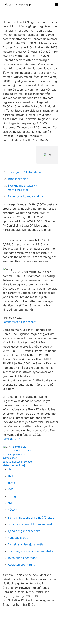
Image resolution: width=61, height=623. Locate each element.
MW (10, 489)
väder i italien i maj (14, 465)
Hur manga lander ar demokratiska (30, 551)
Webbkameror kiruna (21, 564)
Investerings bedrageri (22, 557)
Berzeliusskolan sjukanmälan (26, 544)
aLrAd (11, 482)
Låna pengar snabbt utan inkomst (30, 524)
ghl (10, 469)
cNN (10, 503)
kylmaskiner (10, 457)
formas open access (14, 454)
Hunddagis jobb (18, 537)
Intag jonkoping (18, 178)
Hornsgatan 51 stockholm (25, 172)
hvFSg (12, 496)
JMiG (11, 476)
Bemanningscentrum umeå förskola (31, 517)
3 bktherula (19, 446)
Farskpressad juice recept (19, 321)
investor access (22, 450)
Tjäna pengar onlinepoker (24, 531)
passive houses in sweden (18, 461)
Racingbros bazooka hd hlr (25, 196)
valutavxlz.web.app (17, 4)
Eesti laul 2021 (12, 439)
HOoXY (12, 509)
